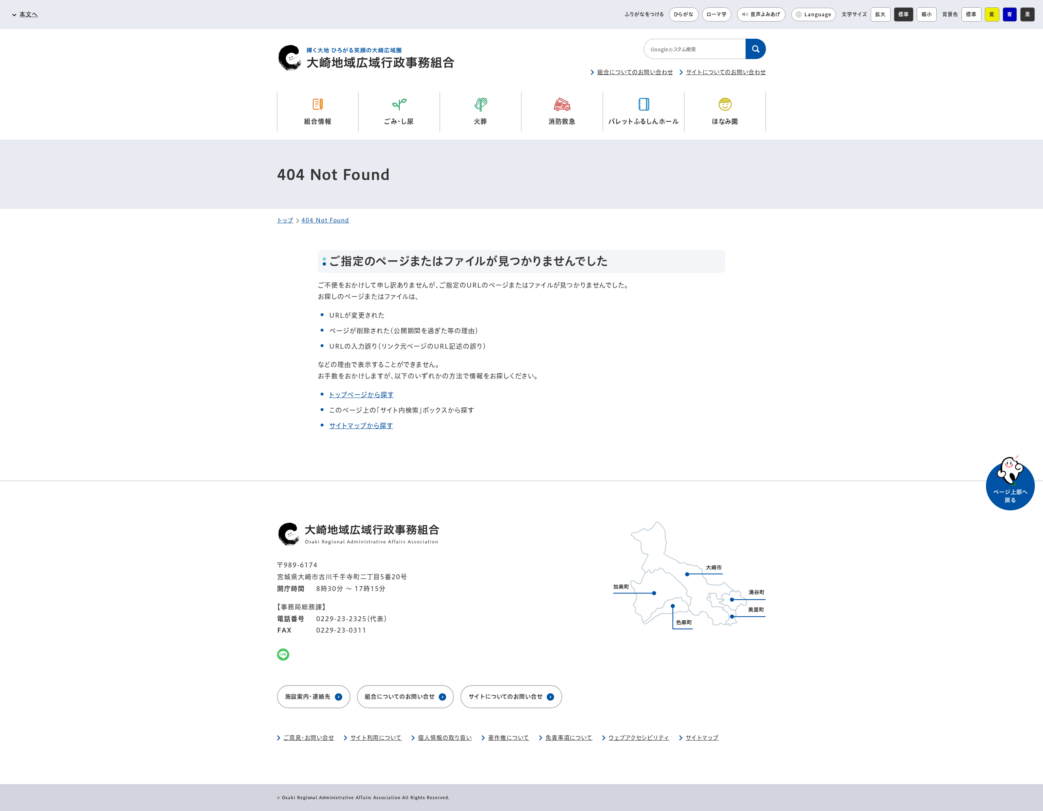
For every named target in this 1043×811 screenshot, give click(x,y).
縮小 (927, 14)
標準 (903, 14)
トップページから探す (361, 394)
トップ (285, 220)
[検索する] (756, 49)
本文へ (29, 14)
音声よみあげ (765, 14)
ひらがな (683, 14)
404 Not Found (325, 220)
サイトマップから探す (361, 425)
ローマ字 (716, 14)
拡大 (880, 14)
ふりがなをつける (645, 14)
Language (818, 14)
